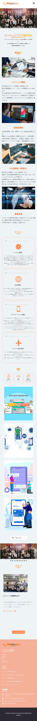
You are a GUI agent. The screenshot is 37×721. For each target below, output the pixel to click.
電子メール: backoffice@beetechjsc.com (14, 698)
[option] (18, 595)
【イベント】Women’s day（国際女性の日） (17, 600)
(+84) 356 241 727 (21, 701)
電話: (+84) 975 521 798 (10, 701)
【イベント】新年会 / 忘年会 (8, 671)
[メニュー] (34, 3)
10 (26, 560)
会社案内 (4, 654)
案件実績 (4, 656)
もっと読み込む (19, 632)
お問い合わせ (5, 661)
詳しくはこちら (8, 616)
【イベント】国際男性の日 (8, 678)
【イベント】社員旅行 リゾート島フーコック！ (13, 674)
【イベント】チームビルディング (10, 684)
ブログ (3, 659)
